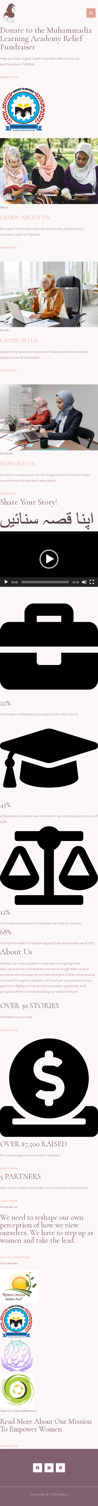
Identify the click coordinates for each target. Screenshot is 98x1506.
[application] (49, 559)
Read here (8, 493)
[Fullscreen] (91, 582)
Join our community (15, 1257)
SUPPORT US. (17, 463)
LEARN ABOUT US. (25, 217)
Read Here (8, 247)
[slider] (45, 582)
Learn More (9, 1030)
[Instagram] (49, 1467)
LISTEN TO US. (19, 340)
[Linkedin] (60, 1467)
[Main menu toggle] (91, 13)
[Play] (6, 582)
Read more (9, 77)
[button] (49, 559)
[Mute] (84, 582)
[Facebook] (37, 1467)
